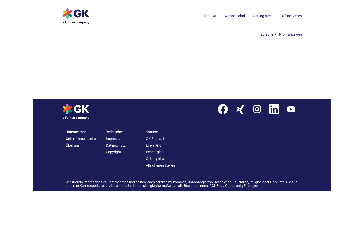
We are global (234, 16)
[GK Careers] (83, 16)
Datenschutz (116, 145)
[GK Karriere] (83, 111)
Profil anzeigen (290, 34)
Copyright (113, 152)
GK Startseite (156, 139)
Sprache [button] (267, 34)
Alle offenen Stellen (160, 165)
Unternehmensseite (81, 139)
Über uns (72, 145)
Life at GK (208, 16)
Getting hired (263, 16)
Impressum (114, 139)
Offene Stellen (291, 16)
